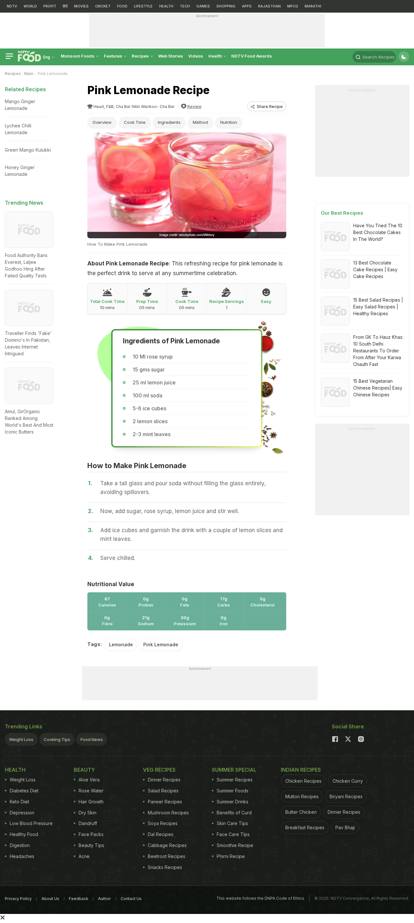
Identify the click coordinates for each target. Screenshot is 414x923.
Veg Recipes (159, 770)
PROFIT (49, 6)
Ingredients (169, 122)
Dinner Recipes (164, 779)
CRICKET (103, 6)
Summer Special (234, 770)
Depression (22, 812)
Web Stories (170, 56)
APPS (247, 6)
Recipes (141, 56)
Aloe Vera (89, 779)
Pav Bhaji (345, 827)
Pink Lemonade (160, 644)
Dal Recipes (160, 834)
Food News (92, 739)
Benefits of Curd (234, 812)
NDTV (12, 6)
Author (104, 898)
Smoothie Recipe (235, 845)
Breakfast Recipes (304, 827)
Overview (102, 122)
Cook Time (135, 122)
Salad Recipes (163, 790)
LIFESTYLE (143, 6)
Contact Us (131, 898)
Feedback (78, 898)
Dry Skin (87, 812)
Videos (195, 56)
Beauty (84, 770)
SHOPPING (225, 6)
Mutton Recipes (302, 796)
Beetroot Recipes (166, 856)
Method (200, 122)
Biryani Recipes (346, 796)
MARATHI (313, 6)
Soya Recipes (163, 823)
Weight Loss (21, 739)
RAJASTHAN (269, 6)
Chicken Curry (347, 781)
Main (28, 73)
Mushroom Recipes (168, 812)
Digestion (20, 845)
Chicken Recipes (303, 781)
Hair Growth (91, 801)
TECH (185, 6)
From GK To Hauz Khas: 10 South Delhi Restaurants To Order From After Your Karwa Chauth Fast (378, 350)
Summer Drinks (232, 801)
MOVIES (81, 6)
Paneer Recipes (165, 801)
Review (194, 106)
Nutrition (228, 122)
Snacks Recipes (165, 867)
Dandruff (88, 823)
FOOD (122, 6)
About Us (50, 898)
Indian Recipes (301, 770)
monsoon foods (78, 56)
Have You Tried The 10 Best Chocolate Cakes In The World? (377, 232)
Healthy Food (24, 834)
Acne (84, 856)
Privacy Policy (18, 898)
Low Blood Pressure (31, 823)
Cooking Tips (57, 739)
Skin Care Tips (232, 823)
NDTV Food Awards (251, 56)
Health (215, 56)
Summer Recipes (235, 779)
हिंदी (65, 6)
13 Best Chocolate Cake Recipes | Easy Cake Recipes (375, 269)
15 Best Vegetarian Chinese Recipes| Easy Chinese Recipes (377, 387)
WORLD (30, 6)
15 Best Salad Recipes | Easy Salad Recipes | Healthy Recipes (378, 306)
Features (113, 56)
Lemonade (121, 644)
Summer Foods (232, 790)
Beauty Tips (91, 845)
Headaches (22, 856)
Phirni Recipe (231, 856)
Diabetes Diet (24, 790)
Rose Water (91, 790)
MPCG (292, 6)
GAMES (203, 6)
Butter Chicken (301, 812)
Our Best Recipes (342, 213)
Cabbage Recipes (167, 845)
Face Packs (91, 834)
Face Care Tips (233, 834)
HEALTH (166, 6)
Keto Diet (19, 801)
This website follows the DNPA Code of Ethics (260, 898)
